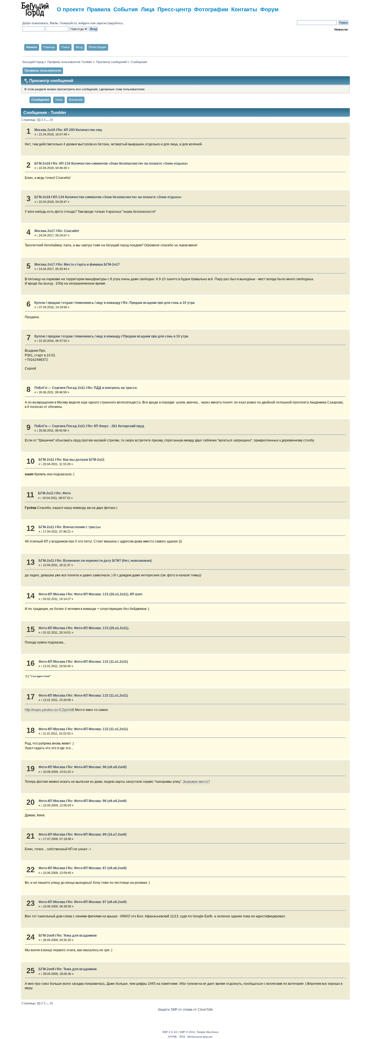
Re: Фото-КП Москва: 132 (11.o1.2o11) (98, 662)
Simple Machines (207, 1031)
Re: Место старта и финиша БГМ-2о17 (89, 264)
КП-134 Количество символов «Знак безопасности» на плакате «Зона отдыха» (117, 197)
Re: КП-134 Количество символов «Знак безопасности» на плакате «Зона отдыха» (120, 163)
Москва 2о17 (44, 231)
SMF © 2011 (187, 1031)
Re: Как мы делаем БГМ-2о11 (81, 460)
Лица (147, 9)
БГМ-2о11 (46, 460)
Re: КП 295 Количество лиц (80, 130)
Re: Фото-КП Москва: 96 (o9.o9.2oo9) (97, 767)
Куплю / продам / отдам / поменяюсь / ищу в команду (77, 303)
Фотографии (211, 9)
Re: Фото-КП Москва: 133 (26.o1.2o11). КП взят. (105, 594)
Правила (98, 9)
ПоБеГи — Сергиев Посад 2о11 (59, 388)
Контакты (244, 9)
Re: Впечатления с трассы (78, 527)
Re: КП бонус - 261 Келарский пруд (116, 426)
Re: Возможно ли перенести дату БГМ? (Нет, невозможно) (104, 561)
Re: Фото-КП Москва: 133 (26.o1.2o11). (98, 628)
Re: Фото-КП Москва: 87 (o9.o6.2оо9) (97, 868)
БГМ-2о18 (42, 163)
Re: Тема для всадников (77, 935)
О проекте (70, 9)
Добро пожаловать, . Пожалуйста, (50, 23)
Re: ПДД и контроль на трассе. (113, 388)
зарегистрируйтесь (109, 23)
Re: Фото (63, 493)
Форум (269, 9)
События (125, 9)
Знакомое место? (196, 782)
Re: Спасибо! (68, 231)
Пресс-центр (174, 9)
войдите (84, 23)
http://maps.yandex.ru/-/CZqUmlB (49, 710)
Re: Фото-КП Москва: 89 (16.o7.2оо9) (97, 834)
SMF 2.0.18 (169, 1031)
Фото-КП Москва (52, 594)
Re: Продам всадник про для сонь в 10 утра (159, 303)
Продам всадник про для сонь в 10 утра (155, 336)
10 (51, 119)
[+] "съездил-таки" (38, 676)
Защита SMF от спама (175, 1009)
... (48, 119)
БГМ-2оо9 (47, 935)
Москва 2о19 (44, 130)
